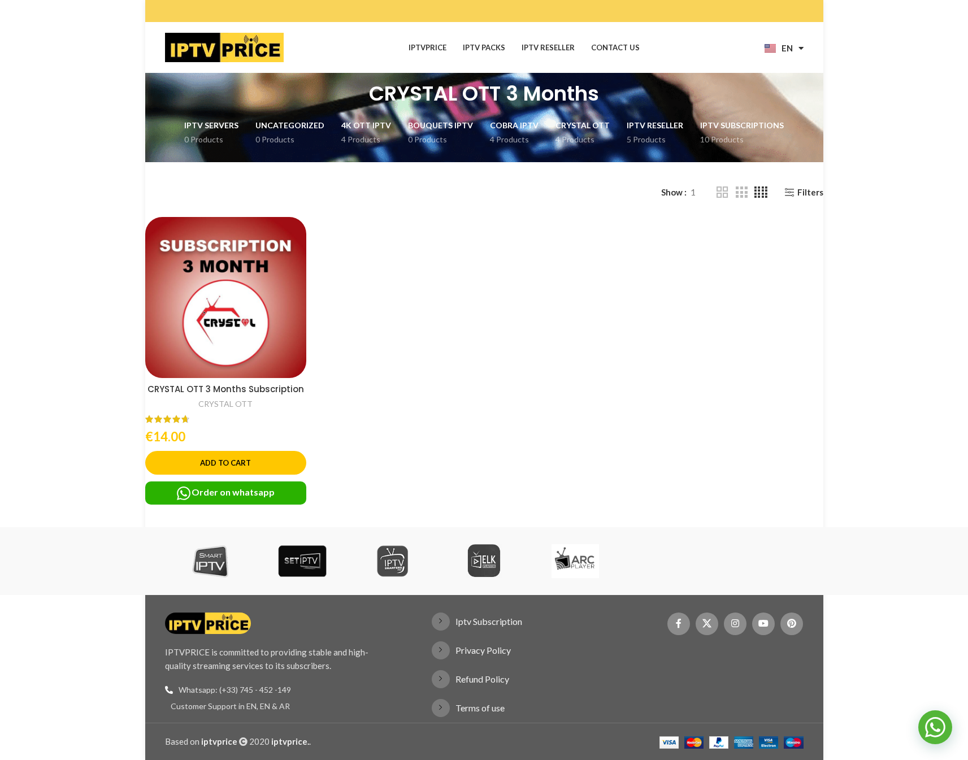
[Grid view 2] (722, 192)
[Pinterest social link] (791, 624)
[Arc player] (574, 561)
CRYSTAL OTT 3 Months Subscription (225, 389)
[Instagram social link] (735, 624)
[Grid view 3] (741, 192)
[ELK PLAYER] (484, 561)
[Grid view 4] (760, 192)
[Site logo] (224, 46)
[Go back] (355, 93)
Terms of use (480, 707)
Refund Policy (482, 679)
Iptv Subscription (488, 621)
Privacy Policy (483, 650)
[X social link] (707, 624)
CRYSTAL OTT (225, 404)
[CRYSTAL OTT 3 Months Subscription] (225, 297)
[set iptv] (301, 561)
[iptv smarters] (392, 561)
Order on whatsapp (233, 492)
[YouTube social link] (763, 624)
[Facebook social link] (678, 624)
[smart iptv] (210, 561)
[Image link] (208, 621)
